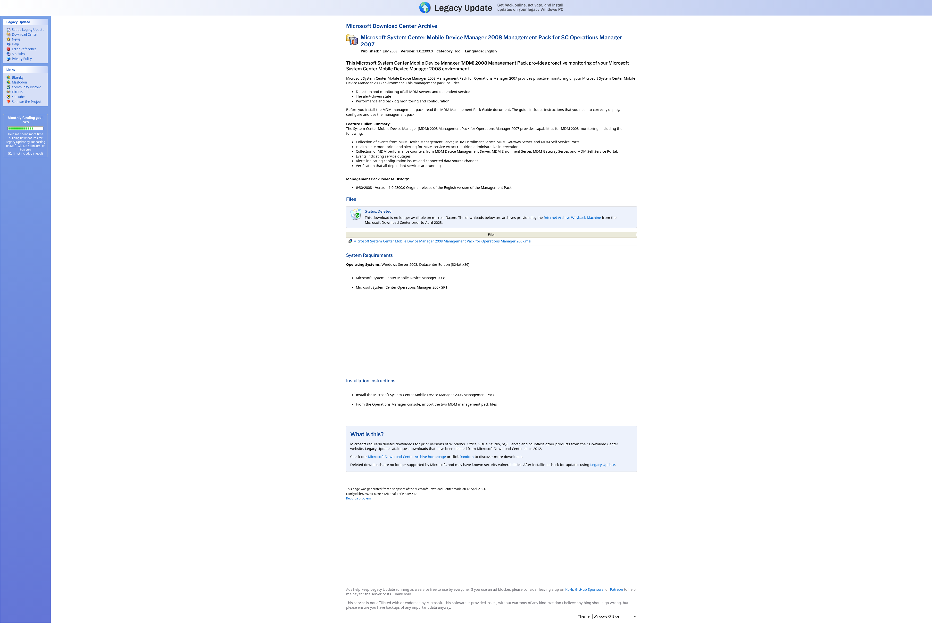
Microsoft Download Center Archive (391, 26)
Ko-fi (13, 146)
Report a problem (358, 498)
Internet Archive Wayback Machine (572, 217)
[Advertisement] (25, 238)
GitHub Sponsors (29, 146)
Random (467, 456)
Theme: (584, 616)
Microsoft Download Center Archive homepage (407, 456)
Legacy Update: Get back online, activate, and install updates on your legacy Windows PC (466, 7)
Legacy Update (602, 464)
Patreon (25, 150)
